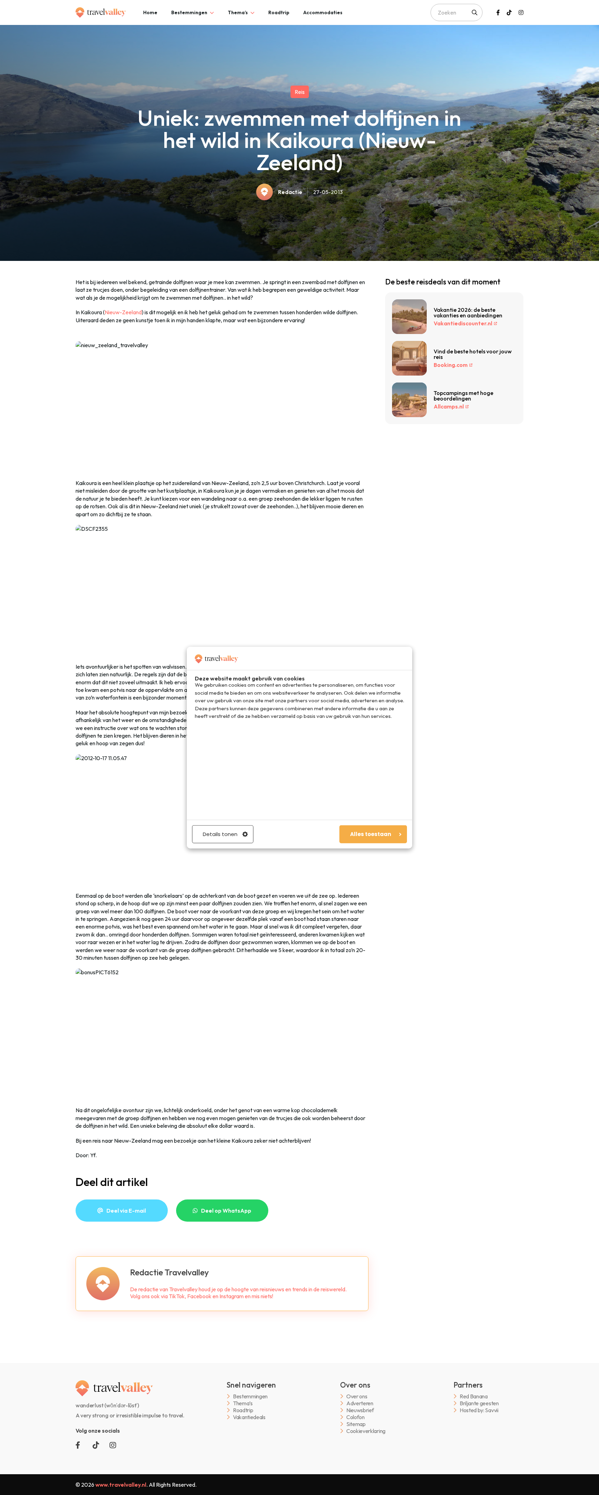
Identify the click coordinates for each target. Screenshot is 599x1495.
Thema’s (238, 12)
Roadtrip (278, 12)
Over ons (356, 1396)
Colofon (355, 1417)
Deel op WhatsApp (226, 1210)
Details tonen (220, 834)
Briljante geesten (479, 1403)
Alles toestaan (370, 834)
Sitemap (356, 1424)
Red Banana (474, 1396)
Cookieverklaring (365, 1431)
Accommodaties (322, 12)
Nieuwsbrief (360, 1410)
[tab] (150, 12)
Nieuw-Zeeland (123, 312)
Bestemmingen (189, 12)
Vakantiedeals (249, 1417)
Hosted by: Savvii (479, 1410)
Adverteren (359, 1403)
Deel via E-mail (126, 1210)
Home (150, 12)
